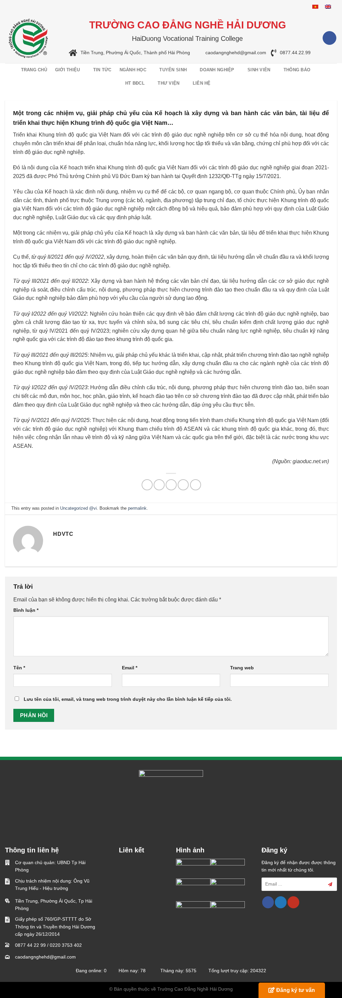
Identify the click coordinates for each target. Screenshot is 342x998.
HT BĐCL (135, 83)
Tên (19, 667)
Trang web (242, 667)
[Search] (332, 76)
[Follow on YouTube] (293, 902)
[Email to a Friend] (171, 484)
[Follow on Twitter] (281, 902)
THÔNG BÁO (297, 69)
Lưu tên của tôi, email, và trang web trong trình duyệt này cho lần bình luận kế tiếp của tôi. (128, 699)
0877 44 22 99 (30, 945)
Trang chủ (34, 69)
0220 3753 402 (66, 945)
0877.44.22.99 (295, 53)
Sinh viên (258, 69)
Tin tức (102, 69)
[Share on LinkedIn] (195, 484)
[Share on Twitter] (159, 484)
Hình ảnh (190, 850)
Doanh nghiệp (217, 69)
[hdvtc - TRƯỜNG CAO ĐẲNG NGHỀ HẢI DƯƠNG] (28, 38)
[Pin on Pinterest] (183, 484)
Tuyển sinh (173, 69)
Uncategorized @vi (78, 508)
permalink (137, 508)
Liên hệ (202, 83)
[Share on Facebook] (147, 484)
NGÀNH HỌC (133, 69)
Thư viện (168, 83)
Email (129, 667)
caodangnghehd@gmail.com (235, 53)
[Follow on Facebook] (329, 38)
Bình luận (25, 610)
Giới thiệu (67, 69)
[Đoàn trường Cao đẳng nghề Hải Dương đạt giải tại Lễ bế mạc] (193, 868)
